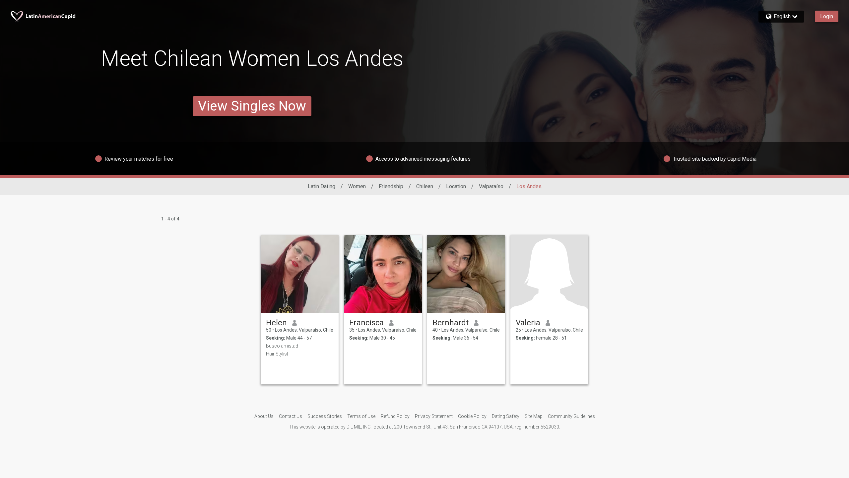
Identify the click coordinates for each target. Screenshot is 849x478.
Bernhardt (450, 322)
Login (826, 16)
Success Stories (324, 416)
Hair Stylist (277, 354)
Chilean (424, 186)
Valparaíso (491, 186)
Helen (276, 322)
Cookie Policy (472, 416)
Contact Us (290, 416)
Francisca (366, 322)
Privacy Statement (434, 416)
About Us (264, 416)
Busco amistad (282, 346)
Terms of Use (361, 416)
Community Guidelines (571, 416)
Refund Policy (395, 416)
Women (357, 186)
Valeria (528, 322)
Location (456, 186)
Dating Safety (505, 416)
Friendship (391, 186)
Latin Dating (321, 186)
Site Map (534, 416)
